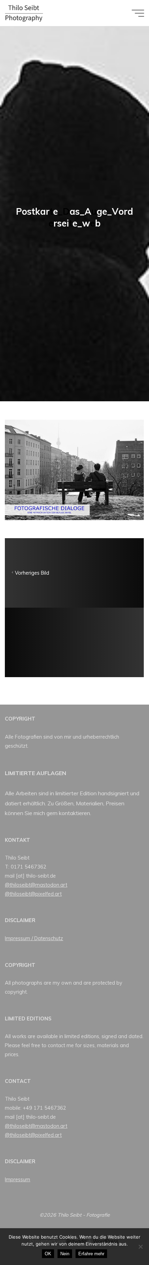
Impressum (17, 1179)
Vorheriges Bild (32, 573)
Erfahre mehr (91, 1253)
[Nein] (140, 1246)
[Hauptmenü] (138, 13)
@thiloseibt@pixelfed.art (33, 894)
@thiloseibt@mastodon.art (36, 885)
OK (48, 1253)
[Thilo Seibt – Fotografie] (24, 13)
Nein (64, 1253)
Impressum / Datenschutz (34, 938)
